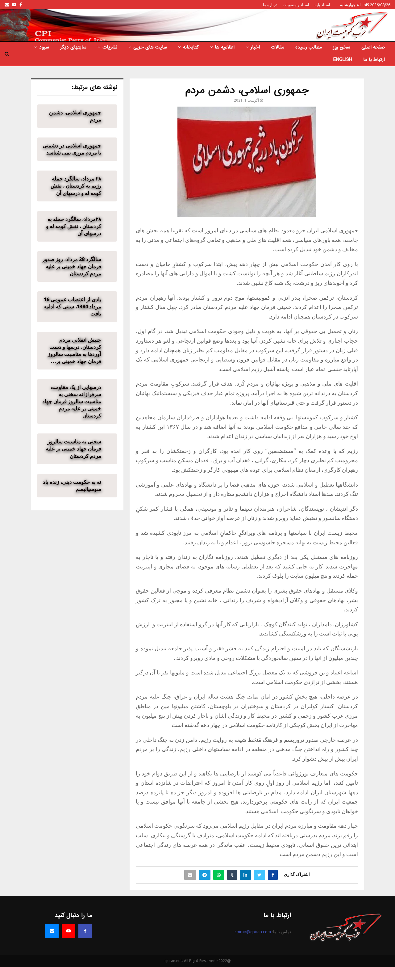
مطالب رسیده (308, 47)
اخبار (255, 47)
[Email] (52, 931)
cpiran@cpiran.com (253, 931)
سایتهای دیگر (73, 47)
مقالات (277, 47)
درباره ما (270, 4)
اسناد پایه (322, 4)
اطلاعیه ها (225, 47)
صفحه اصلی (373, 47)
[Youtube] (68, 931)
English (342, 59)
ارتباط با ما (374, 59)
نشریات (109, 47)
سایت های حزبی (150, 47)
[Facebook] (85, 931)
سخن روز (341, 47)
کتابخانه (191, 47)
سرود (44, 47)
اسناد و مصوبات (296, 4)
